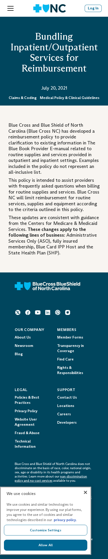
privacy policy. (65, 520)
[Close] (85, 492)
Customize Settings (45, 530)
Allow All (46, 545)
